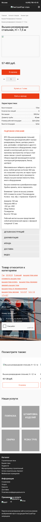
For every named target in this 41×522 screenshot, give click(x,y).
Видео (7, 255)
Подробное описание (14, 131)
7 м (3, 275)
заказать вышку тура (10, 285)
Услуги (4, 484)
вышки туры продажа (28, 282)
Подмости (5, 466)
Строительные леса (9, 460)
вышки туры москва (10, 292)
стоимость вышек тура (11, 279)
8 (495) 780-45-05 (32, 2)
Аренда (7, 243)
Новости (5, 487)
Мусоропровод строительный (12, 468)
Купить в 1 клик (20, 89)
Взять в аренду (20, 96)
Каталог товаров (14, 15)
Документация (11, 238)
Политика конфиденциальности (13, 492)
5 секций (18, 275)
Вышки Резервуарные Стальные (12, 19)
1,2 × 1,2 (31, 292)
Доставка (8, 249)
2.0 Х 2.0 (9, 275)
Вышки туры (24, 15)
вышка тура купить (9, 282)
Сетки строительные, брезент (12, 471)
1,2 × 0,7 (23, 292)
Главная (4, 15)
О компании (6, 482)
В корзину (13, 72)
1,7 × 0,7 (5, 295)
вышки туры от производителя (14, 289)
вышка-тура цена (30, 275)
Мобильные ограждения (10, 473)
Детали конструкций (14, 232)
